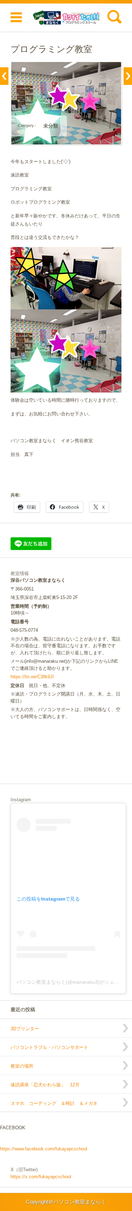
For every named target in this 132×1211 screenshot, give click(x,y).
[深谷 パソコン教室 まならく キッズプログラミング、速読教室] (66, 18)
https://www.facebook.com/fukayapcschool (43, 1148)
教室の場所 (22, 1066)
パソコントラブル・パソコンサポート (49, 1047)
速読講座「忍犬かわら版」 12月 (45, 1084)
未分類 (50, 126)
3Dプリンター (25, 1028)
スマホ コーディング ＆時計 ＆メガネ (54, 1103)
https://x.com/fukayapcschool (41, 1176)
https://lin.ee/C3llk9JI (32, 676)
